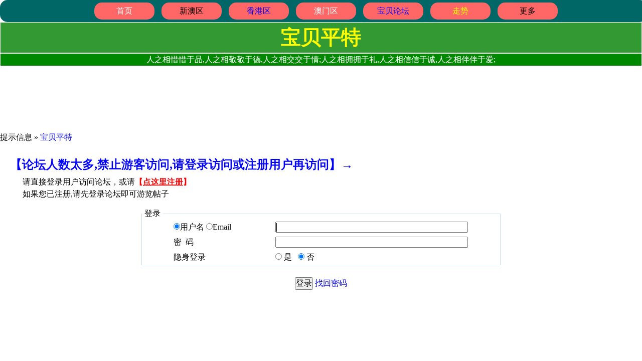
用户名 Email (205, 227)
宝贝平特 (56, 137)
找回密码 (331, 283)
